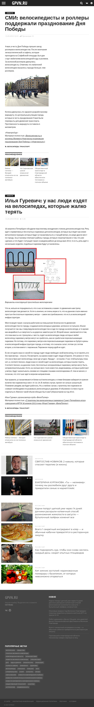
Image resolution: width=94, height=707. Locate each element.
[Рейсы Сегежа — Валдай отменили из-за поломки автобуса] (12, 165)
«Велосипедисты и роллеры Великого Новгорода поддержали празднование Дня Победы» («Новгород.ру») (25, 138)
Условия (72, 701)
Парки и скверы (12, 665)
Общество (21, 650)
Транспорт (25, 146)
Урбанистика (36, 659)
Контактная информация (23, 701)
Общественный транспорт (16, 684)
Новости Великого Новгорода (17, 659)
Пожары (30, 669)
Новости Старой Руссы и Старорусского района (24, 678)
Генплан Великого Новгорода (17, 653)
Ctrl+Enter (9, 605)
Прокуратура (28, 662)
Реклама (63, 701)
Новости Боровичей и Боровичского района (22, 681)
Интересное (10, 650)
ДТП (7, 662)
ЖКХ (37, 669)
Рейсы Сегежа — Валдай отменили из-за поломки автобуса (15, 440)
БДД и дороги (16, 662)
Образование (11, 675)
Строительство (11, 672)
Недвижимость (23, 687)
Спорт (21, 672)
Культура (29, 672)
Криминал (24, 665)
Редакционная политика (46, 701)
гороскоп (21, 669)
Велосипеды (13, 146)
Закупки (31, 684)
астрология (10, 687)
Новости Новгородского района (30, 675)
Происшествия (31, 656)
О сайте (7, 701)
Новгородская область (14, 656)
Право (37, 672)
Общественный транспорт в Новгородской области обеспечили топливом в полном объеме (41, 175)
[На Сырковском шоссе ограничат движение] (27, 165)
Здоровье (33, 665)
